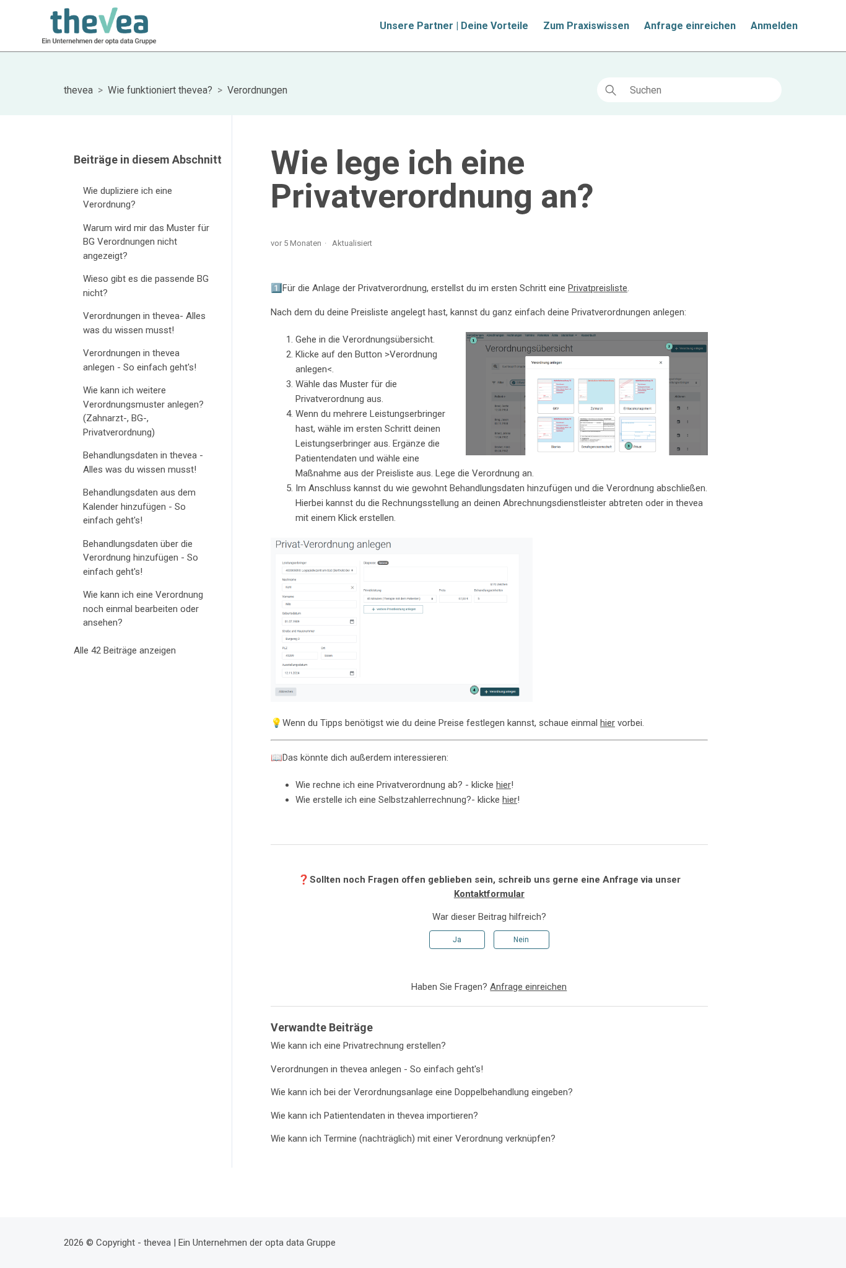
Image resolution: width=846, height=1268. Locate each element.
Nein (521, 939)
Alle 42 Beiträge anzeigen (125, 650)
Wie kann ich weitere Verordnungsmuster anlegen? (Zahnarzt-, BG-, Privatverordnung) (143, 411)
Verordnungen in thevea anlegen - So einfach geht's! (139, 360)
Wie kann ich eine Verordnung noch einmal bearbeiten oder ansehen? (143, 608)
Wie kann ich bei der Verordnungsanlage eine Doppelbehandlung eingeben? (422, 1092)
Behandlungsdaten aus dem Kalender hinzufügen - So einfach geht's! (139, 506)
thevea (78, 90)
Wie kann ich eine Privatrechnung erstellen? (358, 1045)
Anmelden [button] (774, 26)
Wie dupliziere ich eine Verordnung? (127, 198)
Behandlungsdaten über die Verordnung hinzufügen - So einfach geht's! (140, 557)
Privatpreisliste (597, 288)
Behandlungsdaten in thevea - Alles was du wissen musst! (143, 462)
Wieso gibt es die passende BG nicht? (146, 286)
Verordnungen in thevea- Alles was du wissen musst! (144, 323)
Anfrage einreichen (690, 26)
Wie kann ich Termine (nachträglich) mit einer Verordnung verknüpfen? (413, 1138)
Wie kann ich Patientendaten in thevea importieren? (374, 1115)
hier (607, 722)
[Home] (98, 26)
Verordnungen (257, 90)
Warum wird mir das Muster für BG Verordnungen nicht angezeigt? (146, 241)
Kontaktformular (489, 893)
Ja (457, 939)
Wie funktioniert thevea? (160, 90)
